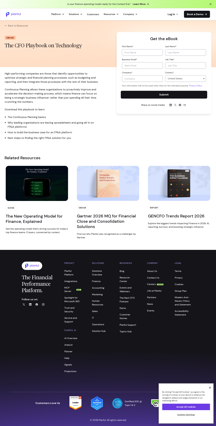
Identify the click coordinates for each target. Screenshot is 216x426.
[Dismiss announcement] (210, 4)
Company (127, 72)
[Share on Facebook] (180, 105)
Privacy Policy (195, 85)
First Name (127, 46)
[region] (186, 403)
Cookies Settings (186, 414)
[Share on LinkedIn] (170, 105)
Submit (164, 94)
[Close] (210, 387)
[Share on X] (175, 105)
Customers (93, 14)
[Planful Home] (40, 266)
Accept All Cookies (186, 407)
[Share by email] (185, 105)
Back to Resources (18, 25)
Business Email (129, 59)
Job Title (169, 59)
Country (169, 72)
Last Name (170, 46)
